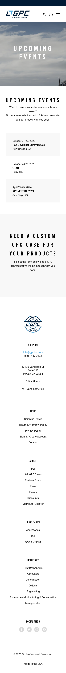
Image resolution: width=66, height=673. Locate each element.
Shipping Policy (33, 419)
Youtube (44, 629)
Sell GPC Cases (33, 474)
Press (33, 486)
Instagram (36, 629)
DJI (33, 535)
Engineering (33, 591)
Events (33, 492)
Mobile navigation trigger (58, 14)
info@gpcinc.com (33, 352)
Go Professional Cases (18, 14)
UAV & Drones (33, 541)
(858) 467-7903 (33, 355)
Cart (51, 14)
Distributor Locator (33, 503)
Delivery (33, 585)
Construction (33, 579)
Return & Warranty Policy (33, 424)
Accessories (33, 530)
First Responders (33, 568)
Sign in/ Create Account (33, 436)
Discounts (33, 498)
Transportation (33, 603)
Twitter (29, 629)
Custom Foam (33, 480)
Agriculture (33, 573)
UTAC (15, 168)
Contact (33, 442)
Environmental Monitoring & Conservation (33, 597)
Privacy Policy (33, 430)
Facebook (21, 629)
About (33, 468)
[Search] (44, 14)
